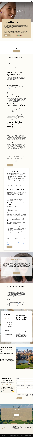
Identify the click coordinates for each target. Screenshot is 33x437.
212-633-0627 (16, 417)
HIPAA (21, 427)
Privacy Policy (14, 427)
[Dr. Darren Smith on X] (28, 427)
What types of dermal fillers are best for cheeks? (8, 319)
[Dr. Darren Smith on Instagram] (25, 427)
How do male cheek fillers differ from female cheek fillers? (8, 330)
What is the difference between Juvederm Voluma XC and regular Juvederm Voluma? (9, 323)
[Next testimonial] (17, 278)
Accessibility (17, 428)
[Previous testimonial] (15, 278)
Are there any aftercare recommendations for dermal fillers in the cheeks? (8, 334)
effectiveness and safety (11, 88)
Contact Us (6, 35)
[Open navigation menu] (31, 1)
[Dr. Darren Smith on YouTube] (30, 427)
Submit (19, 398)
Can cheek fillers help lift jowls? (8, 327)
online (18, 303)
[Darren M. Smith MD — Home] (4, 1)
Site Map (18, 427)
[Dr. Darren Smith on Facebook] (27, 427)
